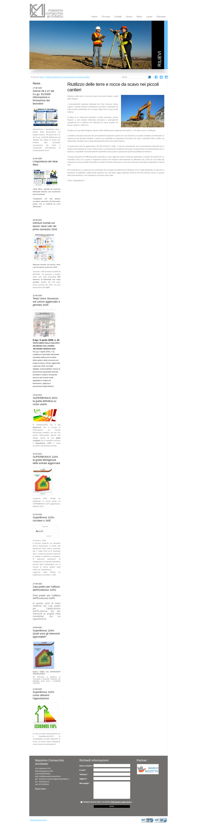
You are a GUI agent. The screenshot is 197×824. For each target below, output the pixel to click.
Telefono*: (83, 775)
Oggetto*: (83, 779)
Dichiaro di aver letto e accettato (106, 802)
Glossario (161, 16)
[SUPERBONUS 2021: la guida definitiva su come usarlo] (45, 415)
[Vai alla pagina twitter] (161, 77)
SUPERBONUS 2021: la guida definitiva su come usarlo (45, 401)
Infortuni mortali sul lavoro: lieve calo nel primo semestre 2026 (45, 226)
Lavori (149, 16)
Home (94, 16)
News (139, 16)
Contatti (117, 16)
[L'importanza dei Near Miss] (45, 177)
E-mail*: (82, 770)
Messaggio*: (84, 783)
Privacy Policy (40, 789)
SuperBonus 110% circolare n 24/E (43, 519)
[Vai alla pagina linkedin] (166, 77)
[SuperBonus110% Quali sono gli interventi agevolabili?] (44, 655)
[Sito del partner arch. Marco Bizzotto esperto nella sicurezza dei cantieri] (148, 769)
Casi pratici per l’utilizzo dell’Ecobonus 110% (46, 588)
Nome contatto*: (86, 766)
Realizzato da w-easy (38, 820)
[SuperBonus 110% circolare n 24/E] (45, 531)
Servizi (129, 16)
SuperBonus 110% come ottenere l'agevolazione (43, 695)
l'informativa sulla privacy (121, 802)
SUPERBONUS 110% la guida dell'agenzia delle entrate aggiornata (46, 460)
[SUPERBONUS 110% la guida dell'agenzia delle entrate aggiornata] (43, 481)
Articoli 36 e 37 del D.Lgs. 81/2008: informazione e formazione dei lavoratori (43, 97)
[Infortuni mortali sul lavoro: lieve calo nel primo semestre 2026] (44, 248)
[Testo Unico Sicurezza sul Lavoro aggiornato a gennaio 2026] (44, 323)
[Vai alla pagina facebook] (156, 77)
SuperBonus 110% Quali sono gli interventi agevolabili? (46, 633)
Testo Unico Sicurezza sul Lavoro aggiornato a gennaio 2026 (46, 301)
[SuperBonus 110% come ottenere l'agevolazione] (45, 717)
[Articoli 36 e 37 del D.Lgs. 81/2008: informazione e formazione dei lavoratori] (45, 117)
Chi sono (106, 16)
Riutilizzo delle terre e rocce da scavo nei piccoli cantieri (68, 77)
